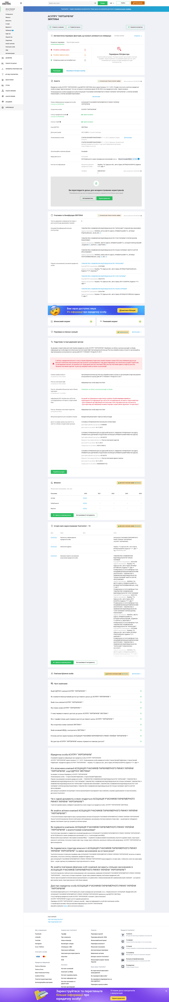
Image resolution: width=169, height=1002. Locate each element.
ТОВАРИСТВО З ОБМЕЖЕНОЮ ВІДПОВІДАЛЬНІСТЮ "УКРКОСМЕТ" (102, 263)
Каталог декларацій (68, 987)
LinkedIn (38, 937)
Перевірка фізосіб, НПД (99, 937)
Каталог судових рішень (69, 975)
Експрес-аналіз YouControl (100, 956)
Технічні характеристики (43, 979)
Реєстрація (138, 3)
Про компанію (66, 937)
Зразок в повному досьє (63, 515)
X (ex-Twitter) (39, 947)
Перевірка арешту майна (99, 984)
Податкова (9, 40)
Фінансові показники (98, 947)
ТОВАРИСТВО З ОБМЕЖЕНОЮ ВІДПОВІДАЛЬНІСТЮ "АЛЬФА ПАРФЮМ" (104, 289)
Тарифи (63, 934)
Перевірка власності (98, 943)
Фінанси (8, 17)
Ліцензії (9, 37)
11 (89, 245)
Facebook (38, 934)
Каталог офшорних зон (68, 978)
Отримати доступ (123, 332)
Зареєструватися (118, 998)
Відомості (8, 27)
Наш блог (64, 956)
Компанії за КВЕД (67, 972)
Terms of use (39, 969)
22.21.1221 (54, 546)
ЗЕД (7, 50)
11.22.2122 (54, 556)
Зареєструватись (104, 198)
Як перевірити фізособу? (99, 976)
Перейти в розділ (58, 472)
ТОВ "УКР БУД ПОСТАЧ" (55, 919)
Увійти (123, 3)
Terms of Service (40, 966)
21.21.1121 (54, 537)
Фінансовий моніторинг (99, 940)
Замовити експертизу (136, 27)
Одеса (65, 906)
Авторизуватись (88, 198)
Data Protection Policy (42, 972)
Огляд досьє (9, 14)
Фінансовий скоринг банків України (100, 961)
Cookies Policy (39, 976)
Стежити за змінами (58, 27)
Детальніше (128, 137)
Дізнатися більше (127, 310)
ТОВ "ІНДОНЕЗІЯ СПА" (55, 922)
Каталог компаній (67, 968)
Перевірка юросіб (97, 934)
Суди (8, 33)
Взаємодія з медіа (67, 943)
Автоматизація (10, 53)
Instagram (38, 943)
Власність (8, 20)
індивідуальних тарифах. (123, 9)
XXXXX (85, 498)
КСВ (62, 960)
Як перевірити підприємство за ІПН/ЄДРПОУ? (101, 980)
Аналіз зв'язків (10, 43)
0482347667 (101, 171)
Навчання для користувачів (70, 953)
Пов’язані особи (10, 47)
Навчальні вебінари (68, 950)
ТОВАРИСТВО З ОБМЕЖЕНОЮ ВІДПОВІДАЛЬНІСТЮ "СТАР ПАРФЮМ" (103, 276)
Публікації (9, 30)
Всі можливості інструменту (85, 515)
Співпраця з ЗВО (66, 947)
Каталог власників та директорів (68, 982)
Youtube (37, 940)
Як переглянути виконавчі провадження (99, 971)
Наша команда (66, 940)
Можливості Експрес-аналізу (75, 71)
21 (100, 233)
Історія (8, 24)
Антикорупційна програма (44, 982)
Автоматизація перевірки (99, 950)
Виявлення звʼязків (97, 953)
